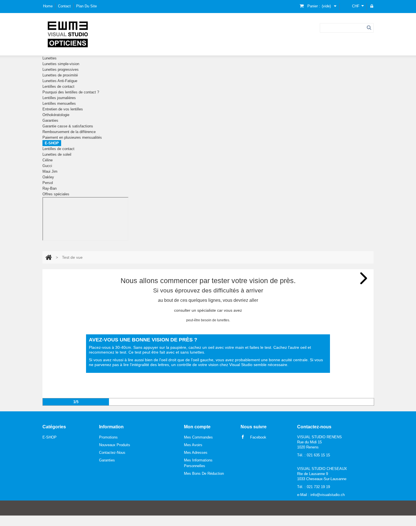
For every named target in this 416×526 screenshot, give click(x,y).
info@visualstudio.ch (327, 495)
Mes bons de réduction (204, 473)
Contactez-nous (112, 452)
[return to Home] (48, 257)
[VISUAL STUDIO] (67, 34)
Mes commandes (198, 437)
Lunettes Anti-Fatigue (59, 81)
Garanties (50, 120)
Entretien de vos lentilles (62, 109)
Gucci (47, 166)
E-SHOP (52, 143)
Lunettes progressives (60, 69)
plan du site (86, 6)
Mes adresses (195, 452)
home (48, 6)
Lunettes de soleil (56, 154)
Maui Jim (49, 171)
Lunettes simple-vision (60, 64)
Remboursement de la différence (69, 132)
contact (64, 6)
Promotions (108, 437)
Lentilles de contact (58, 86)
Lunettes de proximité (60, 75)
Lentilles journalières (59, 98)
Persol (47, 183)
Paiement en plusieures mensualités (72, 137)
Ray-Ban (49, 188)
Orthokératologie (55, 115)
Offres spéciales (55, 194)
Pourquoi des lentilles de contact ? (70, 92)
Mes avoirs (193, 445)
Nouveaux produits (114, 445)
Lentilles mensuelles (59, 103)
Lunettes (49, 58)
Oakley (48, 177)
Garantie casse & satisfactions (67, 126)
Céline (47, 160)
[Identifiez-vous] (372, 6)
